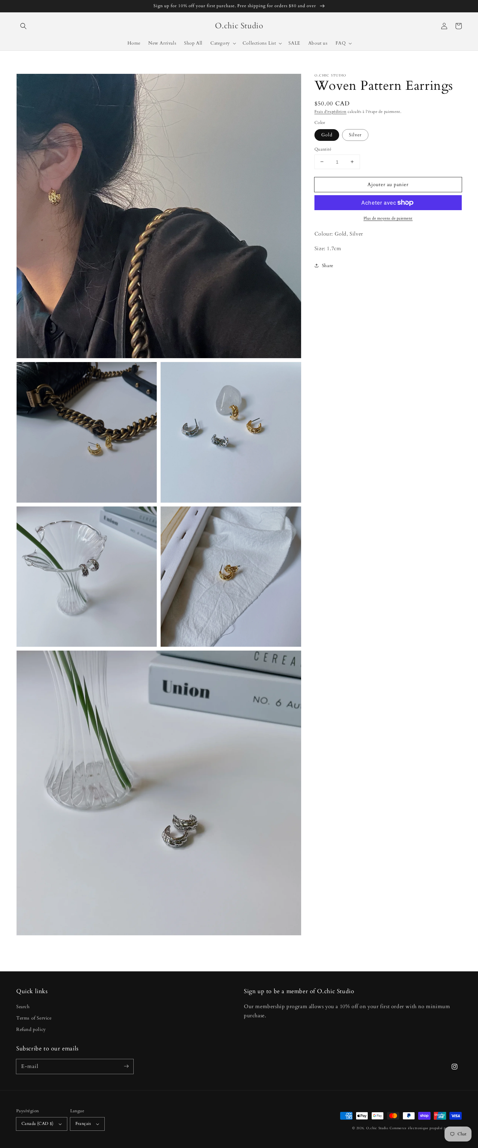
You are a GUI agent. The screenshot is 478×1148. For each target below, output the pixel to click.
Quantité (322, 149)
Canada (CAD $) (37, 1124)
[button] (23, 26)
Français (83, 1124)
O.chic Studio (377, 1128)
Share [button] (327, 266)
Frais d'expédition (330, 111)
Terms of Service (34, 1018)
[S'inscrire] (126, 1066)
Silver (355, 134)
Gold (326, 134)
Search (23, 1007)
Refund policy (31, 1029)
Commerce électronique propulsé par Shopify (426, 1128)
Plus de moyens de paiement (388, 218)
